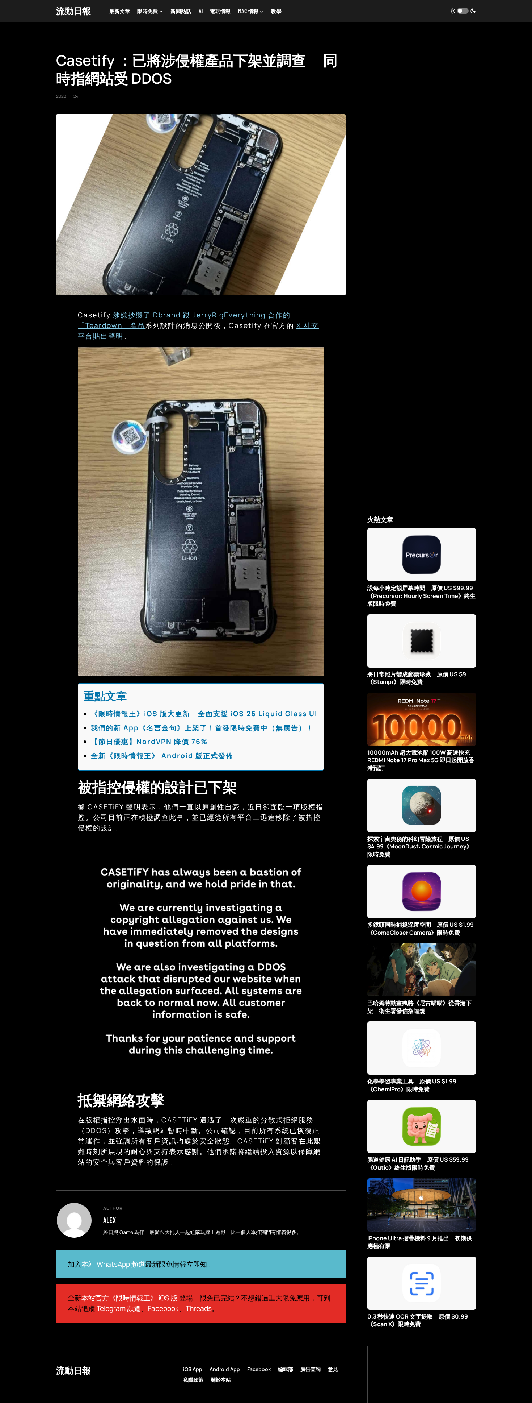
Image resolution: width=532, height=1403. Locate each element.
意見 (333, 1369)
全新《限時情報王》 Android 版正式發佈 (162, 755)
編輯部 (285, 1369)
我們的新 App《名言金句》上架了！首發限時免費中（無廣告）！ (202, 727)
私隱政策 (193, 1379)
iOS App (192, 1369)
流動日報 (73, 10)
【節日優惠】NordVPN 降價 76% (149, 741)
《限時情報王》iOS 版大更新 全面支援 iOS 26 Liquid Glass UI (204, 713)
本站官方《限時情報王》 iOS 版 (129, 1298)
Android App (225, 1369)
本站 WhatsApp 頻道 (113, 1264)
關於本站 (221, 1379)
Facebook (163, 1308)
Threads (199, 1308)
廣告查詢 (310, 1369)
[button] (463, 11)
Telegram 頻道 (119, 1308)
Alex (109, 1220)
